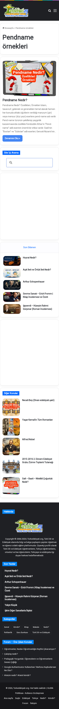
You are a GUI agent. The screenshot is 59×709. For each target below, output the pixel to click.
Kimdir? (17, 627)
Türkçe (35, 698)
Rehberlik (8, 632)
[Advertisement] (29, 205)
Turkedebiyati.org (21, 688)
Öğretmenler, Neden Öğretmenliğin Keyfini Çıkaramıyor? (30, 649)
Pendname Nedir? (15, 100)
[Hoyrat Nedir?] (12, 261)
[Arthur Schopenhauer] (12, 285)
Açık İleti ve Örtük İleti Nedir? (37, 269)
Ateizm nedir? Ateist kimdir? (17, 675)
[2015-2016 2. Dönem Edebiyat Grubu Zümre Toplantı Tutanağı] (11, 466)
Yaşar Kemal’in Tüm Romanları (37, 420)
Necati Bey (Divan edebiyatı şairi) (38, 400)
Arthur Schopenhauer (34, 281)
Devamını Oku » (12, 138)
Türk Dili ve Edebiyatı (41, 632)
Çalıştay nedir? (11, 654)
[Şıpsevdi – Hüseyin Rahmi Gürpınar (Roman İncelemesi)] (12, 309)
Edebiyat (26, 698)
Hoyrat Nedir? (29, 257)
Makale (36, 627)
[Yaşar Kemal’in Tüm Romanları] (11, 427)
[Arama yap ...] (49, 11)
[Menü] (55, 11)
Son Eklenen (29, 247)
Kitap (26, 627)
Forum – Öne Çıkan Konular (18, 642)
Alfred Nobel (28, 439)
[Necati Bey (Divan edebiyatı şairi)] (11, 407)
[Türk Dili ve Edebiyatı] (16, 10)
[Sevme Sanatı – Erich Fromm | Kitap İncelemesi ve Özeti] (12, 297)
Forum (25, 703)
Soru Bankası (22, 632)
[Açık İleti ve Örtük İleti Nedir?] (12, 273)
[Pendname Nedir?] (29, 78)
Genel (6, 627)
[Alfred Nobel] (11, 446)
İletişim (33, 703)
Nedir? (46, 627)
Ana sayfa (8, 698)
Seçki (17, 698)
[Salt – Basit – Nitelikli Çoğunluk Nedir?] (11, 485)
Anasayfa (9, 28)
